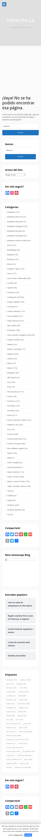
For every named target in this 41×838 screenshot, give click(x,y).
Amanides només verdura (17, 240)
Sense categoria (13, 462)
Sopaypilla (20, 20)
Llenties (10, 358)
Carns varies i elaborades (17, 278)
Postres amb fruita (14, 439)
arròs (10, 684)
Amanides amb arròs (15, 217)
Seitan (9, 458)
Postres (10, 434)
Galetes (10, 344)
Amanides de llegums (15, 226)
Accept (28, 835)
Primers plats (13, 751)
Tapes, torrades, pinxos (16, 486)
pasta (27, 724)
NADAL (10, 716)
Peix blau (10, 410)
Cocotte (10, 692)
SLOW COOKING (13, 759)
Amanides (11, 212)
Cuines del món (13, 321)
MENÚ (22, 712)
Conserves (11, 292)
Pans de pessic (13, 391)
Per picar (11, 732)
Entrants (11, 700)
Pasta (9, 396)
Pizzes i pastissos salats (16, 420)
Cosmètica (11, 306)
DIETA (22, 696)
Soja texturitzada (14, 467)
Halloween (11, 708)
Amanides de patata (15, 235)
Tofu (9, 491)
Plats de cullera (13, 735)
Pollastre (10, 743)
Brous (9, 264)
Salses (9, 453)
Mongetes (11, 373)
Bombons (11, 259)
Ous (8, 382)
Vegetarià (11, 763)
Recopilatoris (29, 751)
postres (22, 743)
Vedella (10, 495)
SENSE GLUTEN (24, 755)
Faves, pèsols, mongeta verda (19, 335)
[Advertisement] (20, 67)
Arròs (9, 245)
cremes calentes (13, 311)
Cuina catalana (12, 316)
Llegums (10, 354)
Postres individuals (14, 747)
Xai (8, 514)
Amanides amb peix (14, 221)
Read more (18, 835)
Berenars (11, 688)
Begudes (10, 254)
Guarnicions (23, 704)
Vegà (9, 500)
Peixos (10, 415)
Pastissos (11, 401)
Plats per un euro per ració (17, 739)
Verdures (10, 505)
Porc (9, 429)
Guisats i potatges (14, 349)
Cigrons (10, 287)
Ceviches (10, 283)
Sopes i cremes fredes (16, 481)
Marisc (9, 363)
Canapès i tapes (13, 269)
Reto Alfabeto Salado (15, 448)
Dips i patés (12, 325)
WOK (9, 767)
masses (10, 712)
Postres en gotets (14, 443)
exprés (23, 700)
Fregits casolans (13, 339)
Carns (9, 273)
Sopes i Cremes (13, 476)
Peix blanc (11, 406)
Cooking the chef (13, 297)
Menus (9, 368)
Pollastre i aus (12, 424)
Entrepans (11, 330)
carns (23, 688)
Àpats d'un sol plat (23, 767)
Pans (9, 387)
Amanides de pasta (14, 231)
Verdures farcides (14, 510)
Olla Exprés (11, 377)
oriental (21, 716)
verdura (24, 763)
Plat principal (25, 732)
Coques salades (13, 302)
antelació (25, 680)
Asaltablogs (11, 250)
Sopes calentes (13, 472)
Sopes (28, 759)
